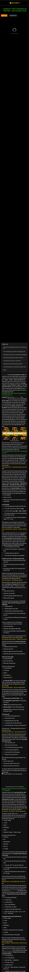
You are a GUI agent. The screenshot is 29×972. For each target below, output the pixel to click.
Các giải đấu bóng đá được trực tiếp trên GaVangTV (13, 357)
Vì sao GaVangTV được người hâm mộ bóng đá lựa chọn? (14, 351)
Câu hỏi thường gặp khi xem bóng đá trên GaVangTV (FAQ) (14, 366)
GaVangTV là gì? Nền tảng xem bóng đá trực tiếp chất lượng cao (14, 348)
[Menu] (2, 3)
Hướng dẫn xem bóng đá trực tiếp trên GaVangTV (12, 363)
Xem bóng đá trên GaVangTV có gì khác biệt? (12, 360)
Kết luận (4, 369)
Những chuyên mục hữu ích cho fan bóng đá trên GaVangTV (14, 354)
